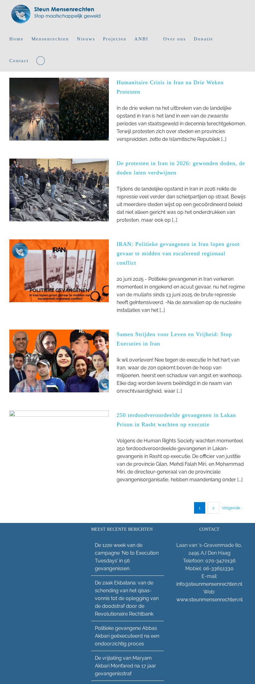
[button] (40, 61)
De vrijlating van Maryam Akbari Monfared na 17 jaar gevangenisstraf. (125, 666)
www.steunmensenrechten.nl (209, 600)
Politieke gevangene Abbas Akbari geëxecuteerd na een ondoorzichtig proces (127, 636)
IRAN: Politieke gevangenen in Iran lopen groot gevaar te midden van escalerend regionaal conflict (178, 253)
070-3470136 (220, 561)
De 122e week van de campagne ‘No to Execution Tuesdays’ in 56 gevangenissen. (127, 556)
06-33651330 (218, 568)
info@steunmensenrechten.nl (209, 584)
